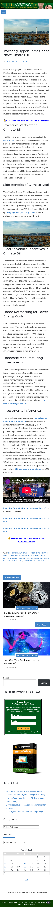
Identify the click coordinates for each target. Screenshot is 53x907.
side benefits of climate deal (34, 561)
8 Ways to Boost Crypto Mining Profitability (25, 794)
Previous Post (13, 577)
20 (25, 866)
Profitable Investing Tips (17, 61)
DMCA (19, 904)
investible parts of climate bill (36, 558)
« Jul (26, 879)
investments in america (12, 561)
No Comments (11, 620)
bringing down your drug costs (20, 212)
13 (25, 863)
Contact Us (32, 902)
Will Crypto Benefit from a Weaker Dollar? (25, 791)
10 (5, 863)
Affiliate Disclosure (44, 902)
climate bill (8, 140)
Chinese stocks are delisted (28, 469)
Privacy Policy (12, 902)
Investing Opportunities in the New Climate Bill (25, 508)
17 (5, 866)
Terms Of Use (23, 902)
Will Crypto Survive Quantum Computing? (24, 811)
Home (4, 902)
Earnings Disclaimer (29, 904)
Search (6, 677)
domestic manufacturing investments (24, 553)
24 (5, 870)
